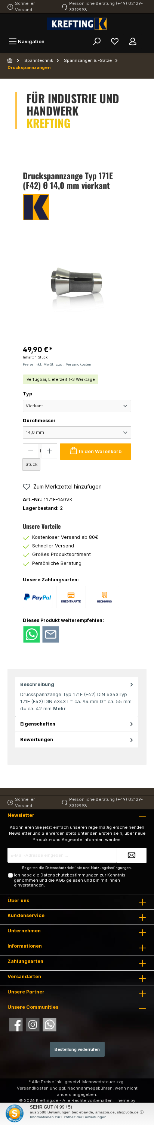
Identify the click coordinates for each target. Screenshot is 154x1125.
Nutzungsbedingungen (111, 868)
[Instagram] (32, 1024)
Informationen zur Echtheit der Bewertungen (68, 1117)
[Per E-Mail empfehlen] (50, 634)
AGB (60, 880)
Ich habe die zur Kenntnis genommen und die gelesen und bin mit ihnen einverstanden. (70, 880)
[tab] (76, 697)
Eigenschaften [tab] (37, 724)
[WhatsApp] (49, 1024)
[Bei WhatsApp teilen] (31, 634)
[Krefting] (77, 207)
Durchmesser (39, 420)
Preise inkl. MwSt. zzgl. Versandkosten (57, 364)
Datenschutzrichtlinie (63, 868)
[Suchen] (97, 41)
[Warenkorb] (146, 38)
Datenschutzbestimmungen (69, 875)
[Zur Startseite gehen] (77, 24)
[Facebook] (15, 1024)
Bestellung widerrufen (77, 1049)
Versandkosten (33, 1088)
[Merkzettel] (115, 41)
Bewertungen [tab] (36, 739)
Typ (27, 393)
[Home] (10, 60)
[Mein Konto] (133, 41)
